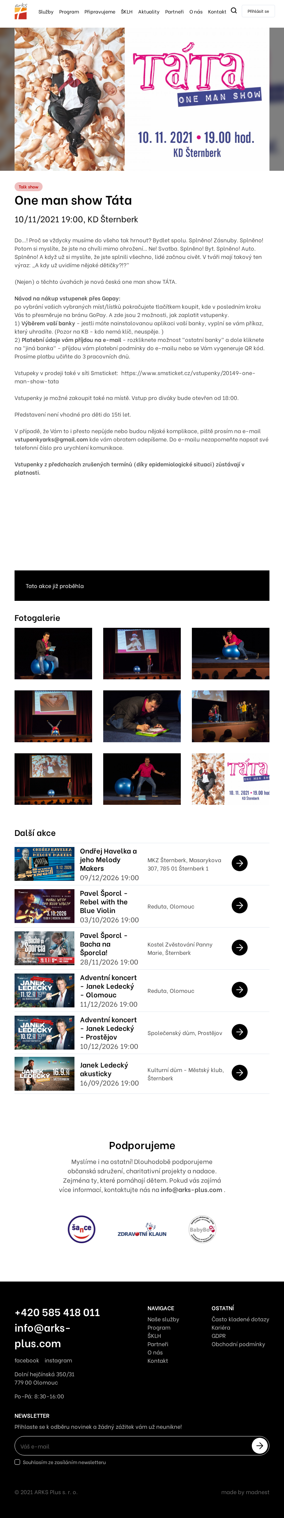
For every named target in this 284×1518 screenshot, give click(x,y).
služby (46, 11)
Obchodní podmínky (238, 1344)
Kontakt (217, 11)
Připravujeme (100, 11)
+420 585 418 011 (57, 1311)
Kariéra (221, 1327)
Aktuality (149, 11)
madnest (257, 1492)
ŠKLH (127, 11)
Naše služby (163, 1319)
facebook (27, 1360)
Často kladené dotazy (240, 1319)
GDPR (219, 1335)
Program (69, 11)
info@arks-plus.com (192, 1189)
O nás (196, 11)
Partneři (174, 11)
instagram (58, 1360)
